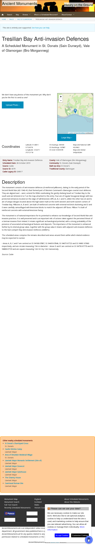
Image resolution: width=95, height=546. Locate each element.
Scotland (38, 502)
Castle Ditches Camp (13, 449)
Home (4, 19)
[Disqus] (47, 332)
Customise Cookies (80, 535)
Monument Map (11, 499)
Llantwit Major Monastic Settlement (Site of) (23, 460)
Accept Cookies (62, 535)
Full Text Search (10, 505)
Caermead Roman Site (14, 483)
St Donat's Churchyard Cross (16, 443)
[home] (2, 14)
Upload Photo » (13, 104)
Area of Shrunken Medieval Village (18, 455)
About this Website (72, 502)
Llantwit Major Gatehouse (15, 472)
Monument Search (11, 502)
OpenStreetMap (80, 133)
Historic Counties (41, 507)
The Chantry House (13, 477)
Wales (11, 19)
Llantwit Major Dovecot (14, 466)
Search (9, 14)
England (37, 499)
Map (17, 14)
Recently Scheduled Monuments (17, 507)
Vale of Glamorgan (24, 19)
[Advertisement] (47, 73)
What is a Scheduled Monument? (46, 14)
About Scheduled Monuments (76, 499)
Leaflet (71, 133)
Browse (25, 14)
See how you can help (40, 28)
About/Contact (67, 14)
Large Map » (66, 137)
